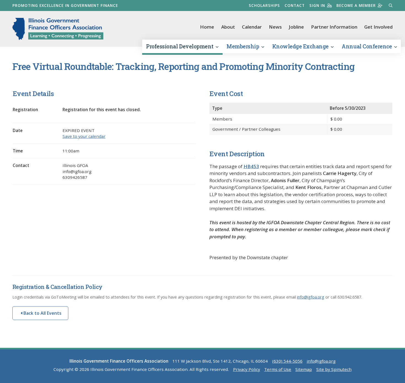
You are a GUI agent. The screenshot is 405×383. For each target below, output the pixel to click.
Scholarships (264, 5)
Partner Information (334, 27)
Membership (243, 46)
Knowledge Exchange (301, 46)
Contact (295, 5)
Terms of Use (277, 369)
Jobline (296, 27)
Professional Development (180, 46)
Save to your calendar (84, 136)
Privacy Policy (246, 369)
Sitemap (303, 369)
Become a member (356, 5)
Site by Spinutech (334, 369)
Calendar (252, 27)
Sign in (317, 5)
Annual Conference (367, 46)
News (275, 27)
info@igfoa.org (310, 297)
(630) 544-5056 (287, 361)
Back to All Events (41, 313)
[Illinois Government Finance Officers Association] (57, 29)
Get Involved (378, 27)
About (228, 27)
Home (207, 27)
